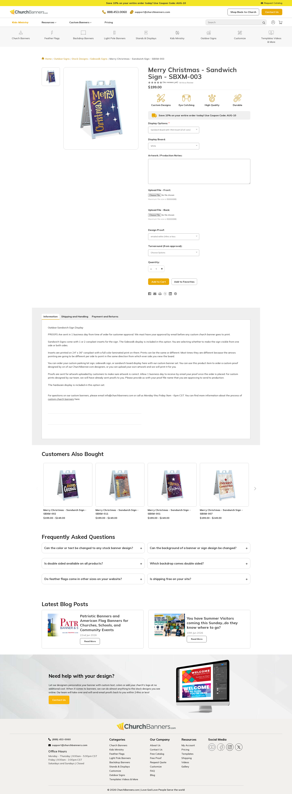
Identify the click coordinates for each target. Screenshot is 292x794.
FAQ (152, 770)
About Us (155, 745)
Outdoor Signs (117, 775)
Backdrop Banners (119, 762)
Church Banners (118, 745)
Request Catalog (273, 3)
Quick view (68, 481)
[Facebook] (149, 294)
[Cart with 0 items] (280, 22)
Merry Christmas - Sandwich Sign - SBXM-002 (64, 511)
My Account (188, 745)
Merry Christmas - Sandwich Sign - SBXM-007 (221, 511)
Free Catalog (157, 753)
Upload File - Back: (159, 209)
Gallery (185, 766)
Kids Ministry (20, 22)
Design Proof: (156, 229)
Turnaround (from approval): (165, 246)
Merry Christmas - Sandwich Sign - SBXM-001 (169, 511)
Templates (187, 753)
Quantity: (154, 262)
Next (254, 489)
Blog (152, 775)
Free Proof (156, 758)
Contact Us (272, 12)
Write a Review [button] (186, 82)
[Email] (154, 294)
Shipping (186, 758)
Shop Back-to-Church (243, 12)
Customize (115, 770)
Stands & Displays (119, 766)
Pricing (109, 22)
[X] (165, 294)
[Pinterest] (175, 294)
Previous (38, 489)
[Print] (160, 294)
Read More (90, 641)
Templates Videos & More (123, 779)
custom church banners (61, 399)
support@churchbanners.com (152, 12)
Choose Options (67, 488)
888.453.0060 (117, 12)
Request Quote (158, 762)
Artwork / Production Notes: (165, 155)
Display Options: (159, 123)
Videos (185, 762)
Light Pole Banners (120, 758)
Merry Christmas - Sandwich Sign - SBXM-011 (117, 511)
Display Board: (156, 139)
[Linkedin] (170, 294)
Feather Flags (117, 753)
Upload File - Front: (159, 190)
